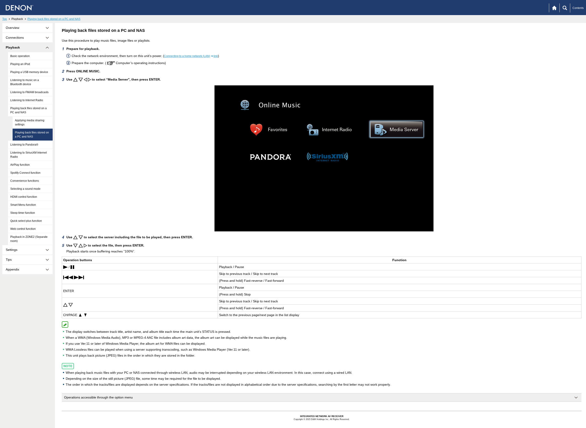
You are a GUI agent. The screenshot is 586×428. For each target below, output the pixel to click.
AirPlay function (20, 164)
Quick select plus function (26, 220)
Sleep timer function (22, 212)
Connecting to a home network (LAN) (191, 56)
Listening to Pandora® (24, 144)
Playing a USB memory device (29, 72)
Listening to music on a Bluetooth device (24, 82)
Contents (578, 8)
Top (4, 19)
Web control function (23, 228)
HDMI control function (23, 196)
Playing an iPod (20, 64)
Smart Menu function (23, 204)
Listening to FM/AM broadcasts (29, 92)
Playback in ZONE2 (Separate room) (29, 239)
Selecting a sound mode (25, 188)
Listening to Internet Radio (26, 100)
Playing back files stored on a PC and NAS (53, 19)
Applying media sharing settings (29, 122)
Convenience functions (24, 180)
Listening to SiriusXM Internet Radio (28, 154)
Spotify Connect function (25, 172)
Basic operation (20, 56)
